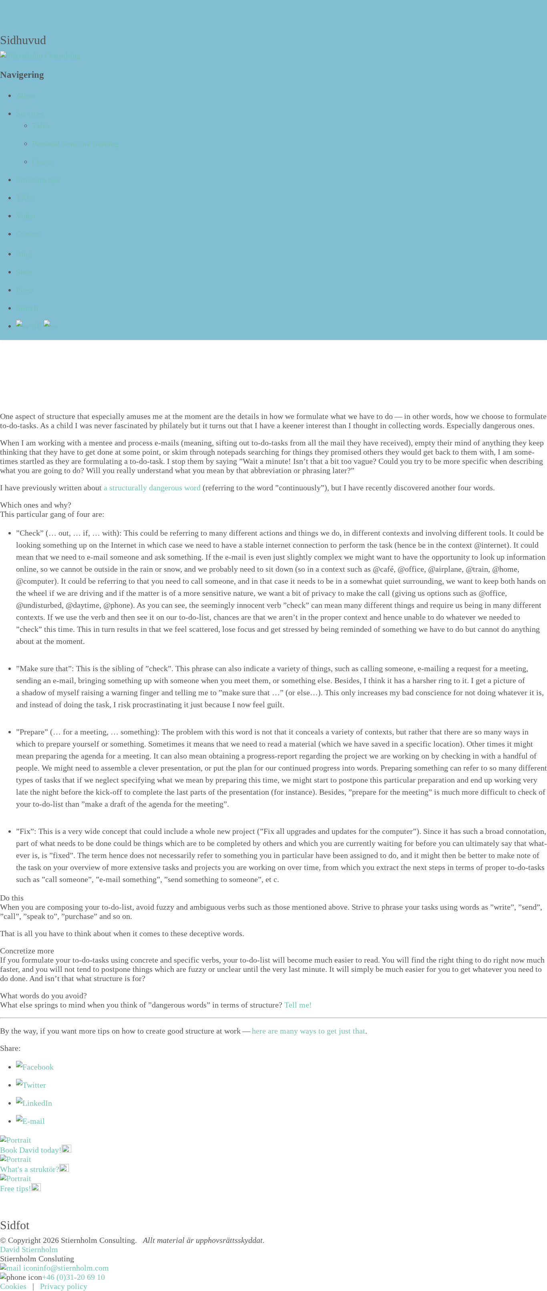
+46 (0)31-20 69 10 (73, 1277)
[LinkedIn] (34, 1103)
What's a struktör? (29, 1169)
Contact (28, 233)
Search (27, 308)
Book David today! (31, 1149)
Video (25, 215)
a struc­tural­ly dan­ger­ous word (152, 487)
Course (43, 161)
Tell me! (298, 1004)
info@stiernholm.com (73, 1267)
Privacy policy (63, 1286)
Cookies (13, 1286)
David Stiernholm (29, 1249)
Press (24, 289)
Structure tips (38, 179)
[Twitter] (31, 1085)
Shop (24, 271)
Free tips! (15, 1188)
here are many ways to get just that (308, 1030)
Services (30, 113)
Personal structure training (75, 143)
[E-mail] (30, 1121)
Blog (24, 253)
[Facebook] (35, 1066)
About (26, 95)
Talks (41, 125)
